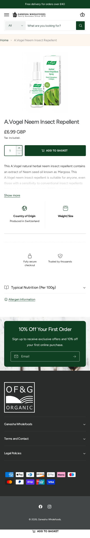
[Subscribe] (74, 356)
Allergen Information (22, 299)
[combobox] (56, 25)
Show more (12, 195)
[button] (6, 14)
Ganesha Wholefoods (49, 519)
